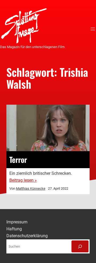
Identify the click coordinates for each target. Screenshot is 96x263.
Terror (18, 159)
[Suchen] (80, 246)
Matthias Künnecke (30, 188)
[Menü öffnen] (93, 29)
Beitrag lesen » (23, 180)
